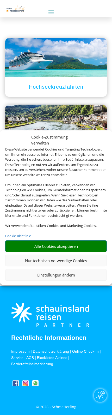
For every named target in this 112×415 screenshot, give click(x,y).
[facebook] (16, 384)
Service (17, 358)
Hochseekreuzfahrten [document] (56, 87)
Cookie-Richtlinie (18, 235)
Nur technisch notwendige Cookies (56, 260)
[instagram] (26, 384)
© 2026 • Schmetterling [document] (56, 406)
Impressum (20, 351)
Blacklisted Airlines (52, 358)
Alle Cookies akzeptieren (56, 246)
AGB (30, 358)
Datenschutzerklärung (51, 351)
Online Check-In (85, 351)
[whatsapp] (35, 384)
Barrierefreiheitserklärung (32, 364)
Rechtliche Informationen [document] (48, 338)
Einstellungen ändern (56, 275)
